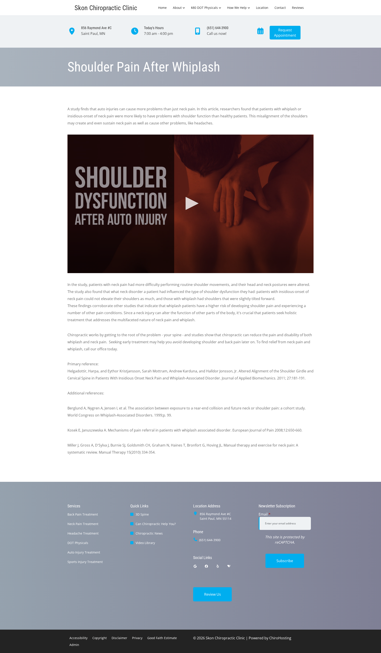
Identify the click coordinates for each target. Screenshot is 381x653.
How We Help (237, 8)
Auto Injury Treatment (83, 552)
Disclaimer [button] (119, 638)
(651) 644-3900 (209, 540)
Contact (280, 8)
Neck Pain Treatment (82, 524)
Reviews (298, 8)
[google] (195, 566)
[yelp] (218, 566)
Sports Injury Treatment (85, 562)
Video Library (145, 543)
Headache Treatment (83, 533)
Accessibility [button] (78, 638)
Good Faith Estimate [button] (162, 638)
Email (265, 514)
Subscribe (284, 560)
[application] (190, 204)
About (177, 8)
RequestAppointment (285, 33)
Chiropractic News (149, 533)
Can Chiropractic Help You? (156, 524)
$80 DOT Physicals (204, 8)
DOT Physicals (77, 543)
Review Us (212, 594)
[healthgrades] (228, 566)
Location (262, 8)
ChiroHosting (280, 638)
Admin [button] (74, 645)
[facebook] (207, 566)
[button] (190, 203)
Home (162, 8)
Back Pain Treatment (82, 514)
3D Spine (142, 514)
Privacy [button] (137, 638)
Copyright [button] (99, 638)
